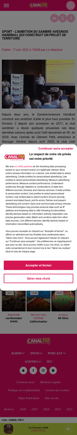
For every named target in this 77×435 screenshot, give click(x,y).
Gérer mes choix (38, 278)
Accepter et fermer (38, 265)
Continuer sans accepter (55, 148)
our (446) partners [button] (23, 166)
